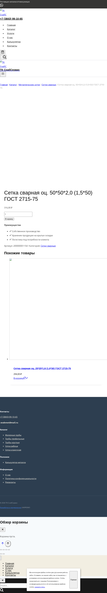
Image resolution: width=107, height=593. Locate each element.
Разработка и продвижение (10, 507)
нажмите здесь (40, 587)
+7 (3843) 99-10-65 (11, 18)
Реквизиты (10, 482)
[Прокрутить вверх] (2, 544)
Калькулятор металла (15, 462)
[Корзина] (2, 52)
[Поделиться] (4, 549)
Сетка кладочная (13, 450)
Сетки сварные (48, 245)
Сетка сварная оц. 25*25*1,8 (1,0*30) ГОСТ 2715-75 (42, 368)
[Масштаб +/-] (9, 549)
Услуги (10, 33)
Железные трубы (13, 435)
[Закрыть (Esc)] (1, 549)
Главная (11, 25)
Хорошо (73, 580)
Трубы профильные (14, 438)
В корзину (9, 219)
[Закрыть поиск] (2, 580)
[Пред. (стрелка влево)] (1, 553)
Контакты (12, 45)
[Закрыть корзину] (2, 529)
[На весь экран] (6, 549)
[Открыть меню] (3, 74)
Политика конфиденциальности (20, 478)
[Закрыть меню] (0, 558)
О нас (10, 37)
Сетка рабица (11, 446)
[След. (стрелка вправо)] (4, 553)
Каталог (11, 29)
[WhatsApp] (1, 6)
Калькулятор (14, 41)
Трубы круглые (12, 442)
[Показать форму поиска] (3, 57)
